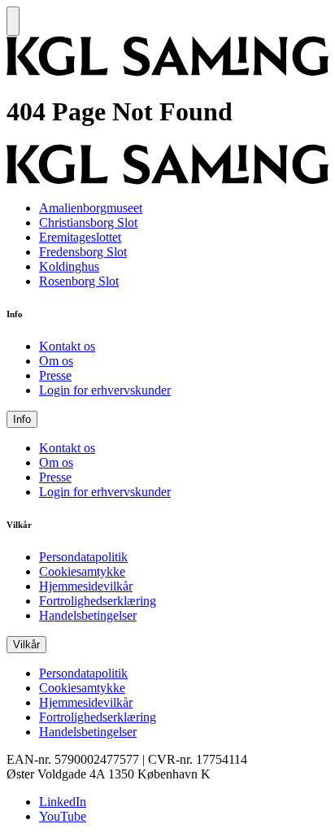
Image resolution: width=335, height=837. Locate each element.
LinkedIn (62, 802)
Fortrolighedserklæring (97, 601)
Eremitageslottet (80, 237)
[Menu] (13, 21)
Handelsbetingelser (88, 615)
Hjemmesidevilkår (86, 586)
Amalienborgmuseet (90, 208)
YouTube (62, 816)
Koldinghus (69, 266)
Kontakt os (67, 346)
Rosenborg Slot (79, 281)
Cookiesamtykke (82, 571)
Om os (56, 361)
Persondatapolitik (83, 557)
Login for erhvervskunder (105, 390)
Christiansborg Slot (88, 222)
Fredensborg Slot (83, 252)
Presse (55, 375)
